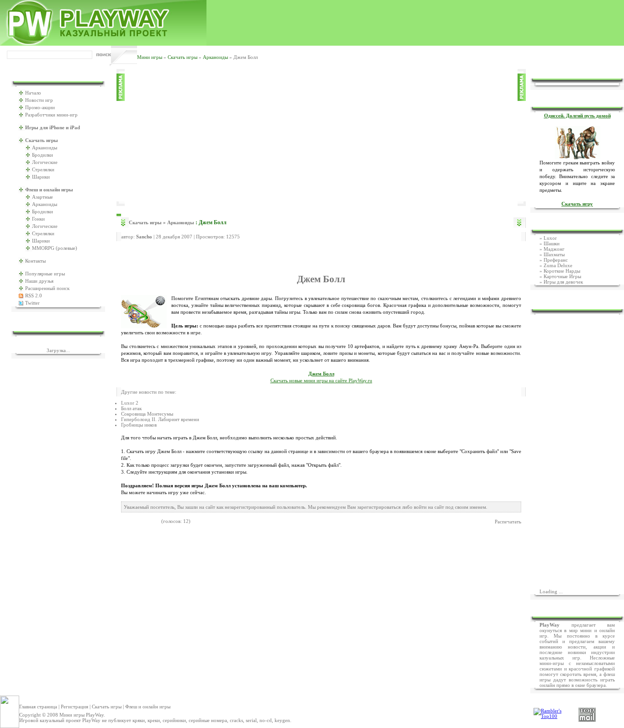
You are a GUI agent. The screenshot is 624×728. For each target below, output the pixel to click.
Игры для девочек (563, 282)
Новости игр (39, 100)
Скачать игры (182, 57)
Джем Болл (321, 373)
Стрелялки (43, 169)
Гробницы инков (139, 424)
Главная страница (38, 706)
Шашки (552, 243)
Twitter (32, 303)
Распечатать (508, 521)
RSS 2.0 (33, 295)
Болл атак (131, 408)
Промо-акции (40, 107)
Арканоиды (215, 57)
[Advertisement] (321, 137)
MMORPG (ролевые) (54, 248)
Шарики (41, 176)
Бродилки (42, 155)
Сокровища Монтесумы (147, 414)
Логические (45, 162)
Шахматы (554, 254)
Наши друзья (39, 281)
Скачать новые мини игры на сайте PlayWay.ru (321, 380)
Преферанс (556, 260)
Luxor (550, 238)
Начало (33, 92)
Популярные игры (45, 273)
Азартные (42, 197)
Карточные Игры (562, 276)
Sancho (144, 236)
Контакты (35, 261)
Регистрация (74, 706)
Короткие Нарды (562, 271)
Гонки (38, 219)
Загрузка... (58, 350)
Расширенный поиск (47, 288)
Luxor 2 (129, 403)
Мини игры (149, 57)
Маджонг (554, 249)
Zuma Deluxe (558, 265)
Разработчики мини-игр (51, 114)
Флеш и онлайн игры (147, 706)
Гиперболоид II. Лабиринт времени (160, 419)
